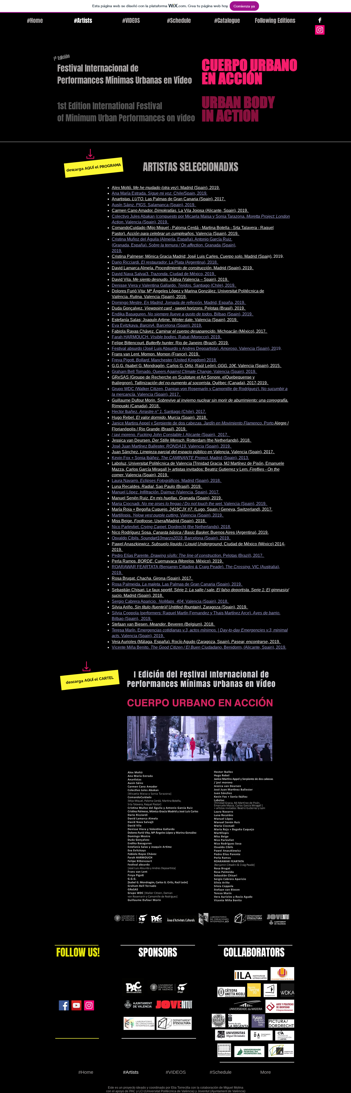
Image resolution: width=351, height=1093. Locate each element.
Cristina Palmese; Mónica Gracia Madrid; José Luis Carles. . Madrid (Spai (190, 256)
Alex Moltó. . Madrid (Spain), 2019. (166, 187)
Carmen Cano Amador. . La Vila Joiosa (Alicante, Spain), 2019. (180, 210)
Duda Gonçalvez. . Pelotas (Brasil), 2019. (179, 308)
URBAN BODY (238, 102)
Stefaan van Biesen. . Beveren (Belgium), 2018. (163, 624)
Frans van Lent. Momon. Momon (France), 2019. (156, 354)
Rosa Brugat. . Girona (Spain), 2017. (152, 578)
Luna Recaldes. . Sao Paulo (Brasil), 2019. (157, 486)
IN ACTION (230, 115)
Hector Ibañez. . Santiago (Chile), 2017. (159, 411)
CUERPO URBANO (249, 65)
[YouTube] (76, 1005)
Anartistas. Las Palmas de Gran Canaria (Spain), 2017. (169, 199)
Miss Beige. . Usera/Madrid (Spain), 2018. (159, 521)
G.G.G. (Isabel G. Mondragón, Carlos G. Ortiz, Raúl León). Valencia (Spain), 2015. (197, 365)
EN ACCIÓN (232, 78)
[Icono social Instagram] (320, 30)
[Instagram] (89, 1005)
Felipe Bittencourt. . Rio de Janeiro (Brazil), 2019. (170, 343)
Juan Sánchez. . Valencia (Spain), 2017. (193, 452)
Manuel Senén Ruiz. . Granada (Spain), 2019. (167, 498)
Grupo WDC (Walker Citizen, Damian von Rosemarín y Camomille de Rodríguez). (186, 389)
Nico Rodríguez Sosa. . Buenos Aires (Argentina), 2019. (190, 532)
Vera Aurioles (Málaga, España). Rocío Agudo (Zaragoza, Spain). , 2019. (196, 641)
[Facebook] (64, 1005)
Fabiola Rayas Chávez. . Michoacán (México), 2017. (189, 331)
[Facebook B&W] (320, 20)
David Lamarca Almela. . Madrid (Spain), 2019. (183, 268)
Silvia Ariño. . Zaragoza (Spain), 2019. (180, 607)
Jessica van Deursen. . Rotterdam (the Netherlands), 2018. (182, 440)
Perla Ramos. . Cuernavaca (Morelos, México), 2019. (168, 561)
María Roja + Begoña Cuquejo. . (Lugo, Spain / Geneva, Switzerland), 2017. (192, 509)
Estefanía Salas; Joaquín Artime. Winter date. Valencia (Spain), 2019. (175, 320)
